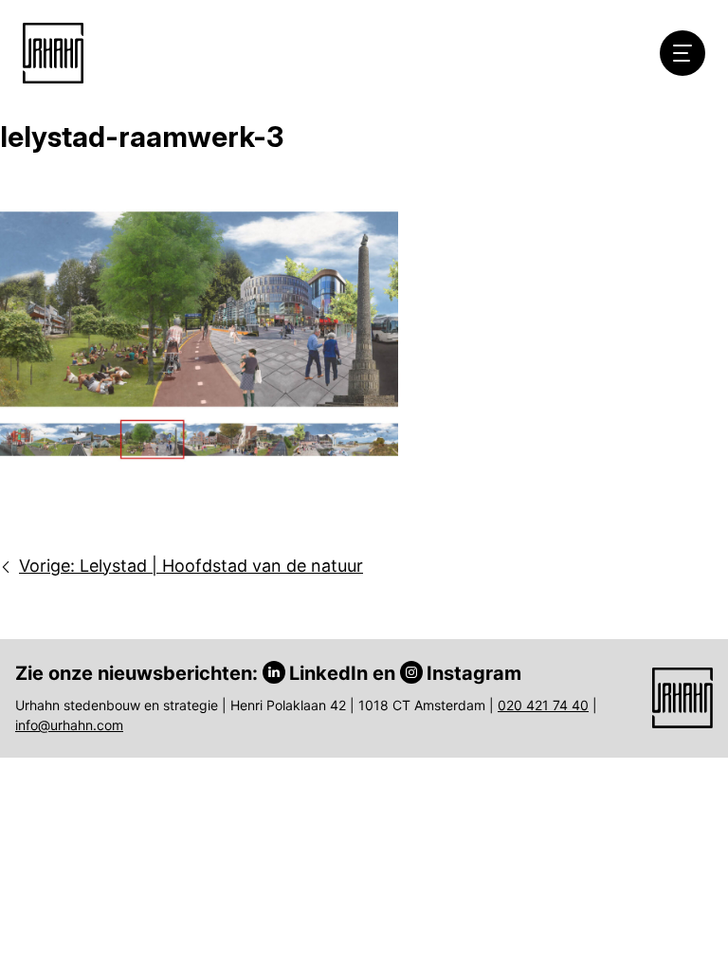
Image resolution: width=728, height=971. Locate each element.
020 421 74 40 (543, 705)
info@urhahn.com (69, 725)
